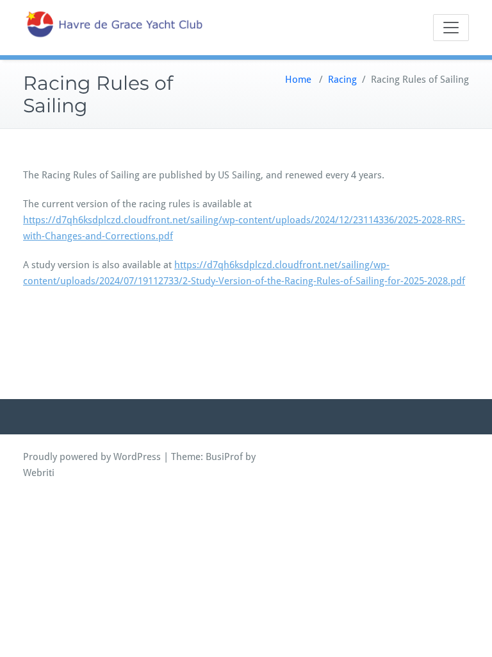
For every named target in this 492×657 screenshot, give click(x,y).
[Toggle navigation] (451, 27)
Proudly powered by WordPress (92, 457)
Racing (342, 79)
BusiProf (224, 457)
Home (298, 79)
